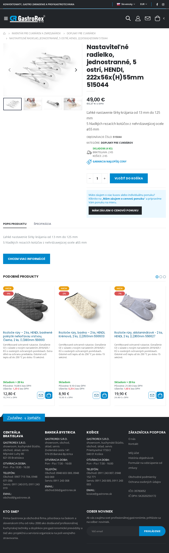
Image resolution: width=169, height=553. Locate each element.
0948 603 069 (64, 473)
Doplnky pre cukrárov (81, 33)
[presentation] (9, 70)
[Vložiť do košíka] (48, 395)
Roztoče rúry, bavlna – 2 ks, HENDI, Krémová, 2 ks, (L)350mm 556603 (82, 334)
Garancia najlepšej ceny (109, 161)
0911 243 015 (20, 484)
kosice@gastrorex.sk (99, 494)
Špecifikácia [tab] (42, 224)
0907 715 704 (22, 476)
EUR (142, 4)
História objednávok (141, 458)
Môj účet (133, 453)
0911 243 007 (106, 473)
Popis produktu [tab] (15, 224)
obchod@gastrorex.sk (16, 497)
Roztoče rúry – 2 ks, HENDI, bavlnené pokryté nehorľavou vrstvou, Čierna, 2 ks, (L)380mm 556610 (27, 336)
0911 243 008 (61, 480)
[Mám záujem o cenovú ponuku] (40, 395)
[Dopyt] (147, 18)
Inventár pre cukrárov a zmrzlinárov (36, 33)
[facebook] (157, 4)
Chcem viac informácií (26, 259)
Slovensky (127, 4)
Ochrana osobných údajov (144, 482)
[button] (128, 19)
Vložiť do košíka (129, 178)
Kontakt (133, 444)
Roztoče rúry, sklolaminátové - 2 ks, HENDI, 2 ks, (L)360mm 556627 (138, 334)
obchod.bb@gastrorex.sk (60, 490)
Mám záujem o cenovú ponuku (115, 210)
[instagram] (163, 4)
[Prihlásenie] (138, 18)
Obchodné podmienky (142, 477)
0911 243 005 (103, 480)
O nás (131, 439)
